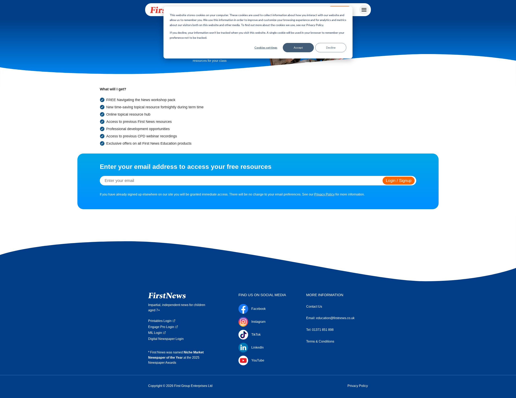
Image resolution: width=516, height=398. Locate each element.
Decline (331, 47)
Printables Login (160, 321)
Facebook (258, 308)
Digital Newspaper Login (166, 339)
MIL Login (155, 332)
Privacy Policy (324, 194)
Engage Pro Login (161, 327)
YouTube (257, 360)
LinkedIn (257, 347)
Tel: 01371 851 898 (320, 329)
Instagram (258, 321)
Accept (298, 47)
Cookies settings (265, 47)
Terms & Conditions (320, 341)
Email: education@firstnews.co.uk (330, 318)
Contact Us (314, 306)
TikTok (256, 334)
